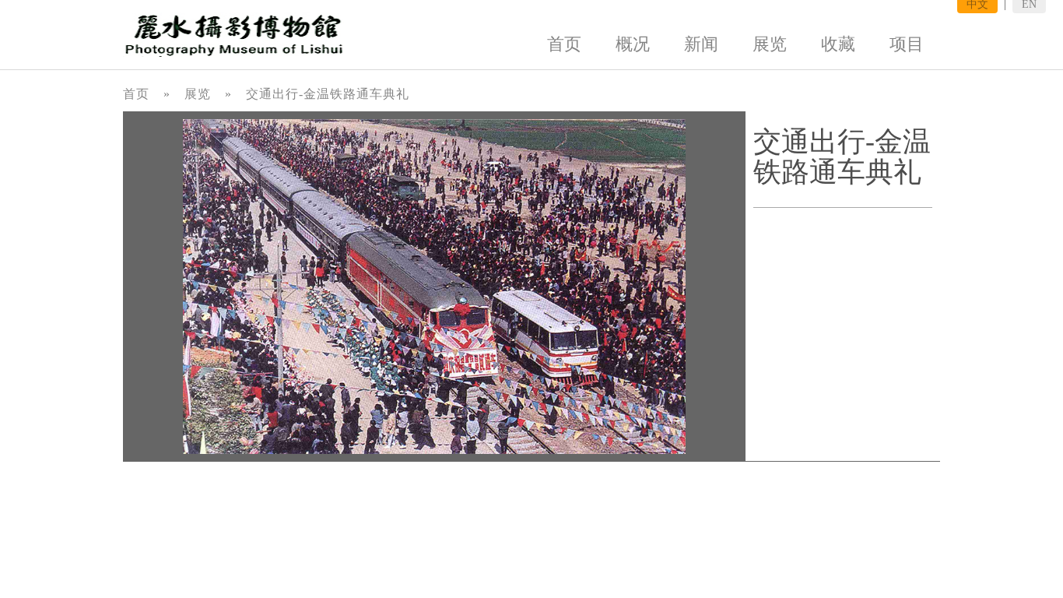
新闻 (701, 44)
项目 (906, 44)
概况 (633, 44)
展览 (770, 44)
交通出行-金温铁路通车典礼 (327, 93)
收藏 (838, 44)
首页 (564, 44)
